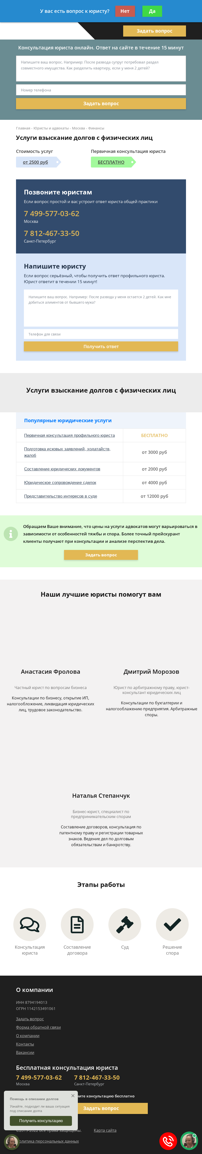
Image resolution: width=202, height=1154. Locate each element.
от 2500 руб (35, 162)
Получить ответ (101, 346)
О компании (27, 1035)
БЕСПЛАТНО (111, 162)
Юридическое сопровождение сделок (60, 482)
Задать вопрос (154, 31)
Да (152, 11)
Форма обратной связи (38, 1027)
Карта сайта (105, 1130)
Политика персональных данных (47, 1141)
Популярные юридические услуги (68, 420)
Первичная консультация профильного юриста (69, 435)
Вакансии (25, 1052)
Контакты (25, 1044)
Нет (125, 11)
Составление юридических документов (62, 469)
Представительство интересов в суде (60, 496)
